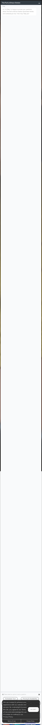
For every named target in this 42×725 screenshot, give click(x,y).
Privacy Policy (30, 721)
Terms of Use (12, 721)
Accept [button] (33, 709)
